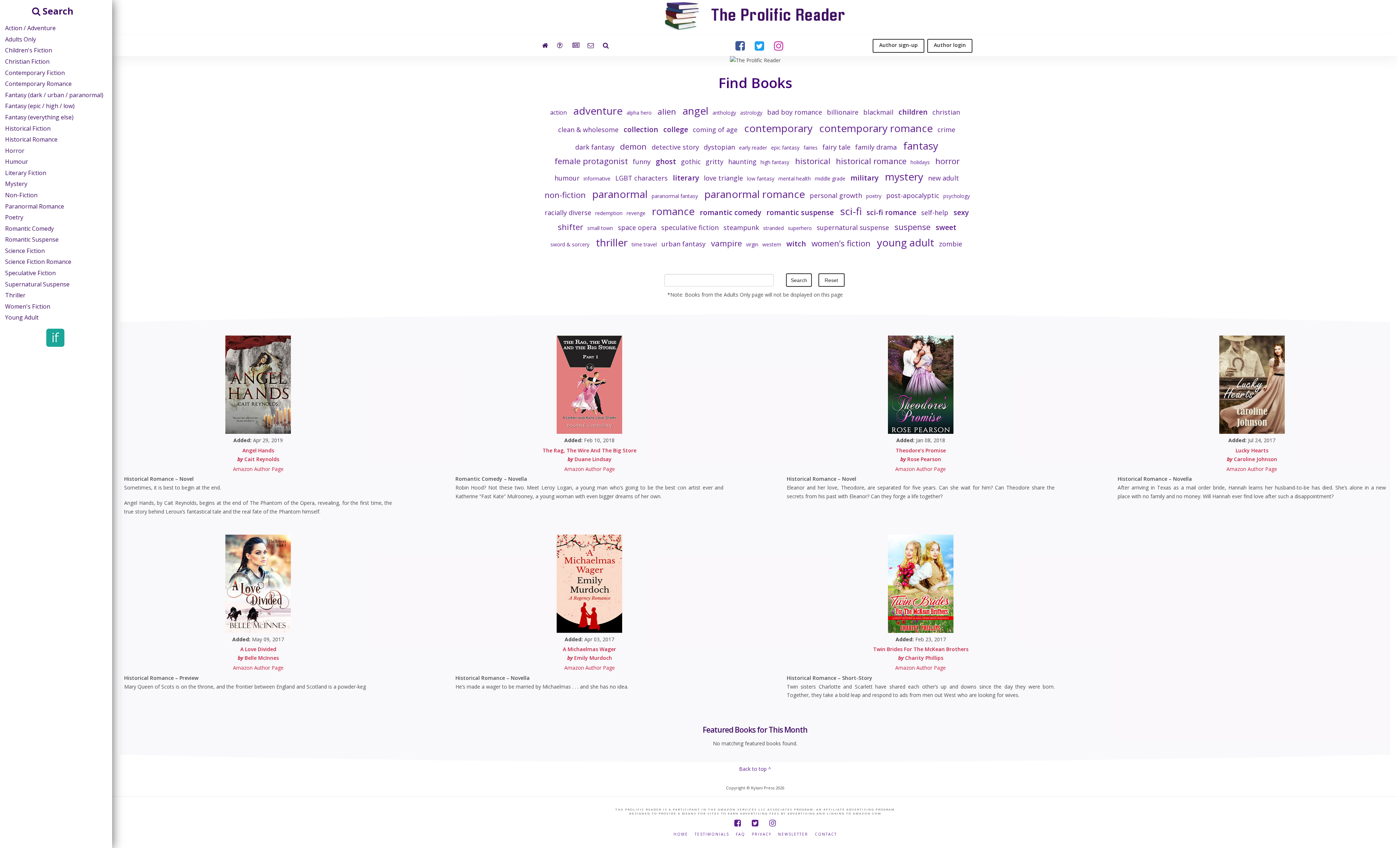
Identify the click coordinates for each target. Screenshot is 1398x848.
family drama (876, 147)
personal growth (836, 195)
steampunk (741, 227)
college (675, 129)
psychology (956, 196)
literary (686, 178)
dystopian (719, 147)
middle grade (830, 178)
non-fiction (565, 195)
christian (946, 112)
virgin (752, 244)
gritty (714, 161)
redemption (609, 213)
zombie (950, 243)
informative (597, 178)
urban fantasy (684, 243)
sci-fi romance (891, 212)
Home (681, 834)
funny (642, 161)
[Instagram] (772, 823)
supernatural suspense (853, 227)
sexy (961, 212)
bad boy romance (794, 112)
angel (695, 111)
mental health (794, 178)
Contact (826, 834)
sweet (946, 227)
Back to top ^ (755, 768)
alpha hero (639, 112)
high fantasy (775, 162)
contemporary (778, 128)
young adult (905, 242)
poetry (873, 196)
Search (799, 280)
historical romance (871, 161)
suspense (913, 227)
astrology (751, 112)
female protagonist (591, 161)
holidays (920, 162)
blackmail (878, 112)
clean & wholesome (588, 129)
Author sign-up (898, 44)
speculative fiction (690, 227)
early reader (753, 147)
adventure (598, 111)
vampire (726, 243)
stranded (773, 228)
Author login (950, 44)
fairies (810, 147)
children (913, 112)
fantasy (920, 145)
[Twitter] (755, 823)
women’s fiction (840, 243)
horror (947, 161)
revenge (636, 213)
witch (796, 244)
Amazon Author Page (258, 468)
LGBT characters (641, 178)
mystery (904, 176)
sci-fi (851, 211)
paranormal (620, 194)
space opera (637, 227)
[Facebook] (737, 823)
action (558, 112)
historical (812, 161)
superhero (800, 228)
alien (666, 111)
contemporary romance (876, 128)
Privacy (761, 834)
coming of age (715, 129)
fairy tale (836, 147)
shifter (570, 227)
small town (600, 228)
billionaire (842, 112)
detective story (675, 147)
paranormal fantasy (675, 196)
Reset (831, 280)
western (771, 244)
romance (673, 211)
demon (633, 146)
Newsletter (793, 834)
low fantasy (760, 178)
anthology (724, 112)
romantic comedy (730, 212)
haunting (742, 161)
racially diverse (568, 212)
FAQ (740, 834)
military (864, 178)
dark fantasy (595, 147)
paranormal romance (754, 194)
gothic (691, 161)
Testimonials (712, 834)
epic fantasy (785, 147)
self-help (934, 212)
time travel (644, 244)
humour (567, 178)
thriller (612, 242)
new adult (943, 178)
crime (946, 129)
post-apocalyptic (912, 195)
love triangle (723, 178)
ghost (666, 161)
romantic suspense (800, 212)
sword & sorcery (569, 244)
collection (641, 129)
